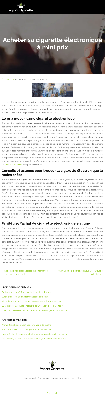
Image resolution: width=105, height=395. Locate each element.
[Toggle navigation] (95, 7)
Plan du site (52, 393)
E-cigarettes (9, 79)
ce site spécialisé (13, 164)
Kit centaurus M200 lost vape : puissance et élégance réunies (31, 301)
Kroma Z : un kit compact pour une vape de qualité (26, 325)
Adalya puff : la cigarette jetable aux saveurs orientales (79, 273)
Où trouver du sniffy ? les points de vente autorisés (26, 292)
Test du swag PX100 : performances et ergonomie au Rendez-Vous (34, 338)
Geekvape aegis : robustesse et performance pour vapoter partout (26, 273)
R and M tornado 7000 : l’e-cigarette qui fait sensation (27, 329)
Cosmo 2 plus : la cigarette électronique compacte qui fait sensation (35, 334)
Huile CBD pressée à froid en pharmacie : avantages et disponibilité (34, 310)
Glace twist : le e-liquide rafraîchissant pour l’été (25, 297)
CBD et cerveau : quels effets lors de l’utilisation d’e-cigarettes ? (32, 306)
